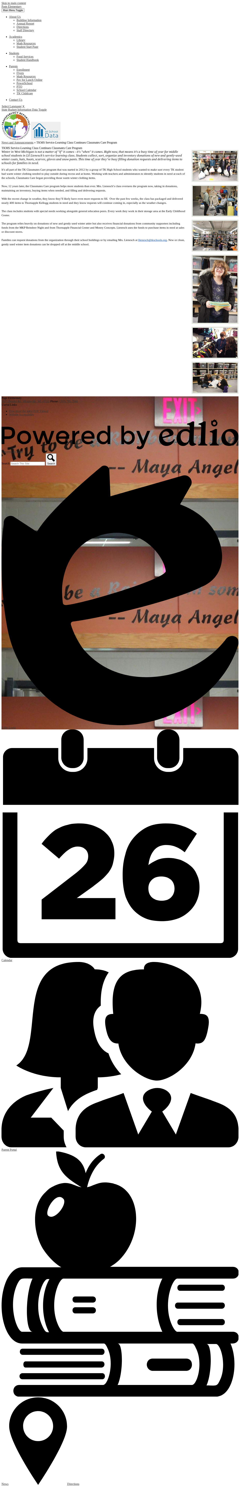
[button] (15, 16)
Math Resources (26, 43)
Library (20, 40)
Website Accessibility (21, 414)
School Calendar (26, 90)
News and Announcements (17, 142)
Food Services (24, 56)
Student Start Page (27, 46)
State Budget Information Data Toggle (24, 109)
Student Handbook (27, 60)
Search (6, 463)
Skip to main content (14, 3)
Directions (22, 27)
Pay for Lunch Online (29, 79)
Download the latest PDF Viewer (28, 411)
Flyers (20, 73)
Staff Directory (25, 30)
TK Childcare (24, 93)
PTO (19, 86)
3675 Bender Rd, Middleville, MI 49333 (26, 401)
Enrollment (23, 69)
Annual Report (25, 23)
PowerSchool (24, 83)
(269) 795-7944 (68, 401)
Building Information (28, 20)
